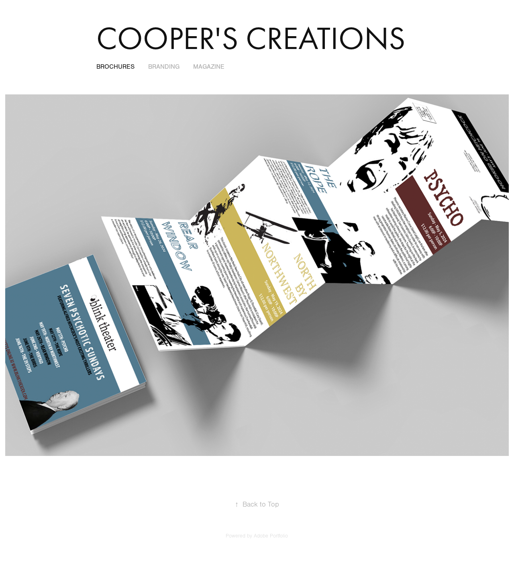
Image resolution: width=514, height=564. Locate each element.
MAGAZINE (208, 66)
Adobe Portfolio (271, 536)
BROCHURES (115, 66)
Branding (163, 66)
